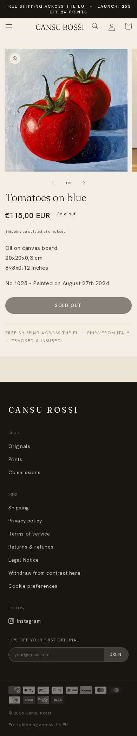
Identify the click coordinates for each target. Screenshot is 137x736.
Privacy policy (25, 520)
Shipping (13, 231)
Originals (19, 446)
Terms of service (29, 534)
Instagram (29, 621)
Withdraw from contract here (44, 573)
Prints (15, 459)
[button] (9, 27)
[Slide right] (84, 183)
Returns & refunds (30, 547)
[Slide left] (53, 183)
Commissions (24, 472)
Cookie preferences (33, 586)
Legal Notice (23, 560)
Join (116, 654)
